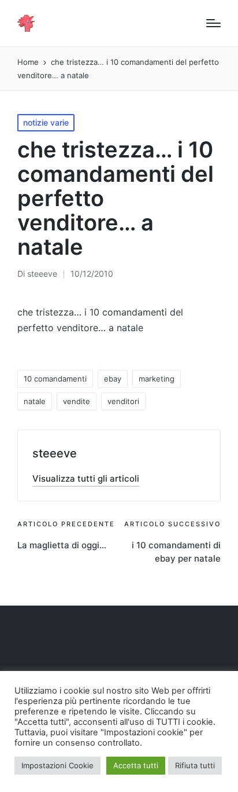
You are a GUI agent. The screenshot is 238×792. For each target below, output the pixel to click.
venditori (123, 401)
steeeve (54, 453)
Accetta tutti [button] (135, 765)
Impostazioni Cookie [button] (57, 765)
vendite (76, 401)
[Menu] (213, 23)
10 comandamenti (55, 378)
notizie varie (46, 122)
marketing (156, 378)
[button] (85, 478)
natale (35, 401)
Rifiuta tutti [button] (195, 765)
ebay (112, 378)
